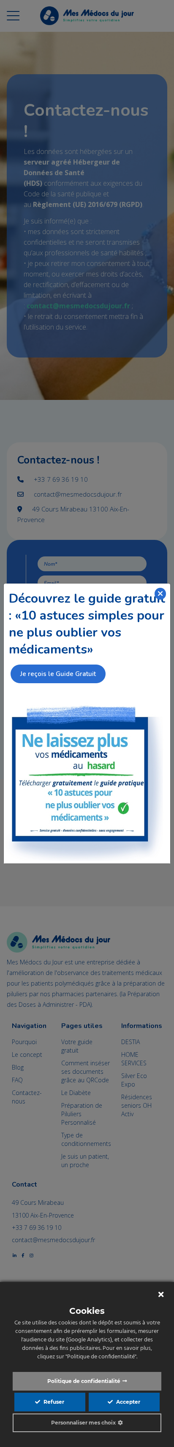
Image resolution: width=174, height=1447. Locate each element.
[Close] (160, 594)
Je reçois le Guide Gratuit (58, 674)
